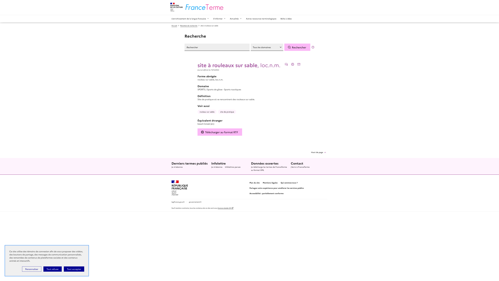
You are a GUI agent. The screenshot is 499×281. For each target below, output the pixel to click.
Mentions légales (270, 182)
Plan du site (255, 182)
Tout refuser (53, 269)
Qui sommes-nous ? (289, 182)
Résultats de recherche (188, 25)
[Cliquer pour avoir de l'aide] (312, 47)
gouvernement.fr (195, 202)
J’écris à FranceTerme (300, 167)
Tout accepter (74, 269)
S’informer (218, 18)
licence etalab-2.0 (224, 208)
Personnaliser (31, 269)
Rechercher (299, 47)
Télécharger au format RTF (221, 132)
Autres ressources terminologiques (261, 18)
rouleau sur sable (207, 111)
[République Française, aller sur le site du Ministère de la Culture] (176, 7)
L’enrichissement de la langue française (189, 18)
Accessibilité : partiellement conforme (267, 193)
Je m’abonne (177, 167)
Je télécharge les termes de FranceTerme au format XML (269, 168)
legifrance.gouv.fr (178, 202)
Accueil (174, 25)
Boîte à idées (286, 18)
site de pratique (227, 111)
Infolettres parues (233, 167)
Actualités (234, 18)
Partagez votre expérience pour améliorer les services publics (277, 188)
